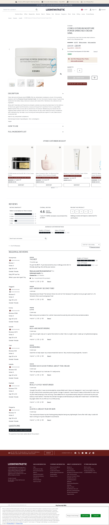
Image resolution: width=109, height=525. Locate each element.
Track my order (37, 481)
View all (95, 51)
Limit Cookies (85, 515)
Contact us (36, 478)
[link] (93, 9)
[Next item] (100, 167)
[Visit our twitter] (79, 453)
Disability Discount (71, 478)
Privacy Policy (53, 469)
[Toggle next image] (62, 49)
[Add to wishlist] (94, 77)
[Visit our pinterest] (93, 453)
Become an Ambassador (73, 490)
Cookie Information (55, 470)
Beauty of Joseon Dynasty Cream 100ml (76, 173)
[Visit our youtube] (86, 453)
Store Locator (87, 467)
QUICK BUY (21, 185)
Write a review (83, 42)
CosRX (20, 18)
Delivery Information (38, 474)
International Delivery (38, 476)
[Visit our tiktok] (90, 453)
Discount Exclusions (38, 470)
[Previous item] (9, 167)
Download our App (38, 469)
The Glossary (70, 469)
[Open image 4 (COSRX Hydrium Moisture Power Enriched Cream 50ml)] (40, 83)
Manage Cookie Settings (73, 515)
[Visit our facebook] (75, 453)
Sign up (48, 453)
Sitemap (69, 485)
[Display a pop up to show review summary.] (20, 180)
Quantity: (70, 67)
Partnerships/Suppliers (72, 483)
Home (9, 18)
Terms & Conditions (55, 467)
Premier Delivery (37, 479)
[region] (54, 516)
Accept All (96, 515)
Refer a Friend (70, 487)
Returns (35, 472)
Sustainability (53, 474)
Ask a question (92, 42)
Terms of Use (19, 523)
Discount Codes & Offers (73, 476)
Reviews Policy (53, 476)
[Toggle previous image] (9, 49)
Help (34, 467)
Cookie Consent (12, 478)
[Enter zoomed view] (61, 74)
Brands (15, 18)
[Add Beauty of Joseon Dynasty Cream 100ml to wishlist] (88, 147)
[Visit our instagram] (82, 453)
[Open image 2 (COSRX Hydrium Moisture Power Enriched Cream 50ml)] (21, 83)
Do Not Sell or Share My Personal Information (16, 480)
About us (69, 467)
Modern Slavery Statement (57, 472)
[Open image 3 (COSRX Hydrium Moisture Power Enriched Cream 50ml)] (30, 83)
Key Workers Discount (72, 488)
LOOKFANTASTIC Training (90, 472)
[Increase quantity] (79, 70)
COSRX (69, 26)
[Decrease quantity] (69, 70)
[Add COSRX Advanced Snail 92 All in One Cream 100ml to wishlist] (32, 147)
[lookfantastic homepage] (55, 10)
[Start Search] (36, 9)
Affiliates (69, 481)
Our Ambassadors (71, 479)
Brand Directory (71, 470)
